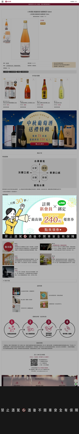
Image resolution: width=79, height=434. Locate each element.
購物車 (73, 1)
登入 (76, 1)
